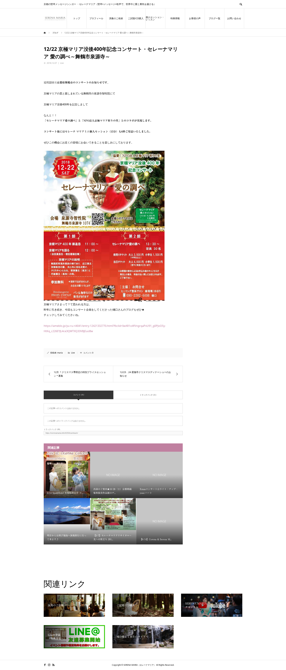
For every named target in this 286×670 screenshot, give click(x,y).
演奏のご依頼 (116, 18)
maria (60, 352)
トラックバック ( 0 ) (148, 395)
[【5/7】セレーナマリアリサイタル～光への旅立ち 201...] (113, 515)
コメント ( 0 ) (78, 394)
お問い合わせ (234, 18)
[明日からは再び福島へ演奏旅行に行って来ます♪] (67, 511)
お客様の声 (195, 18)
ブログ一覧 (214, 18)
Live (62, 63)
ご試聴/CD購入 (135, 18)
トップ (76, 18)
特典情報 (175, 18)
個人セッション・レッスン (155, 18)
